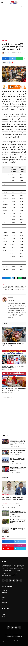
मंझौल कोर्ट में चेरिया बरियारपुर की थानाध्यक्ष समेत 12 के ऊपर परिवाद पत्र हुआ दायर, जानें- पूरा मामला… (18, 469)
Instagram (4, 592)
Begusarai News (6, 494)
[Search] (26, 2)
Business (4, 40)
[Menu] (2, 2)
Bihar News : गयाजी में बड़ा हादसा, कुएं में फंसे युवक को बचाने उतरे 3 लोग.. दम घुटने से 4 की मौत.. (18, 521)
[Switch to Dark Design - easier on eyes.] (23, 2)
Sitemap (4, 614)
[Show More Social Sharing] (24, 58)
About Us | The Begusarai (15, 631)
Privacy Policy (10, 636)
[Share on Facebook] (5, 58)
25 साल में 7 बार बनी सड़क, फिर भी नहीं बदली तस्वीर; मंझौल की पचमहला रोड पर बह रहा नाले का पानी (18, 513)
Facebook (4, 590)
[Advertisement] (14, 24)
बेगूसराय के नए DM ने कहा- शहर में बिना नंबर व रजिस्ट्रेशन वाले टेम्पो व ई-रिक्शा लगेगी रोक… (17, 460)
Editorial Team (17, 634)
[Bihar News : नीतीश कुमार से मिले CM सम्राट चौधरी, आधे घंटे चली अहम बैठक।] (5, 530)
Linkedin (4, 597)
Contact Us (18, 636)
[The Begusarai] (14, 2)
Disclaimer (8, 634)
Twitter (3, 595)
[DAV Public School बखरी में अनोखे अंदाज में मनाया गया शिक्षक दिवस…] (5, 452)
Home (5, 631)
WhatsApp (4, 602)
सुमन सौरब (8, 52)
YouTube (4, 599)
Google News (5, 616)
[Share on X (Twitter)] (12, 58)
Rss (3, 612)
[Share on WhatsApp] (19, 58)
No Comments (6, 54)
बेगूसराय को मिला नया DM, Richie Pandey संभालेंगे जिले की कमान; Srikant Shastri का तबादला (12, 499)
